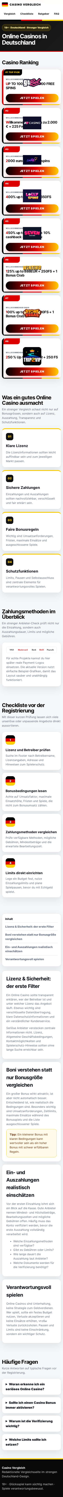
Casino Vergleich (25, 4)
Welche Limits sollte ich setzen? (26, 1442)
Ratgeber (43, 13)
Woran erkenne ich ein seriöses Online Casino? (25, 1386)
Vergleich (9, 13)
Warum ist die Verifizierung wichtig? (29, 1423)
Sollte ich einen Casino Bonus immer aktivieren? (31, 1405)
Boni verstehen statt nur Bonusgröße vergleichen (30, 937)
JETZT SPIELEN (32, 98)
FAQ (56, 13)
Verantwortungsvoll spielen (24, 959)
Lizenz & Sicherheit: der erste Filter (29, 926)
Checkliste (26, 13)
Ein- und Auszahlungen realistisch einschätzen (29, 949)
